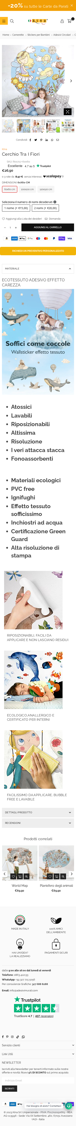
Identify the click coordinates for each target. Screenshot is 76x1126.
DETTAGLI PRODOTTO (18, 812)
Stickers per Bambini (38, 35)
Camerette (18, 35)
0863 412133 (21, 974)
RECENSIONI (13, 822)
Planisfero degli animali (56, 886)
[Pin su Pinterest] (41, 140)
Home (6, 35)
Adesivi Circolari (62, 35)
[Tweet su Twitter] (35, 140)
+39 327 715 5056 (25, 979)
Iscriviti (9, 1088)
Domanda (54, 218)
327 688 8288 (40, 984)
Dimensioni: (16, 182)
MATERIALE (12, 268)
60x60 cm (9, 189)
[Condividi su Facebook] (30, 140)
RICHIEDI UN (38, 251)
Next (71, 81)
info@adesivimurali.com (24, 990)
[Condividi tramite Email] (57, 140)
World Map (20, 886)
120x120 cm (46, 189)
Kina (4, 149)
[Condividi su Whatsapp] (52, 140)
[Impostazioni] (62, 21)
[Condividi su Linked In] (46, 140)
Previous (5, 81)
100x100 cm (27, 189)
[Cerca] (11, 21)
